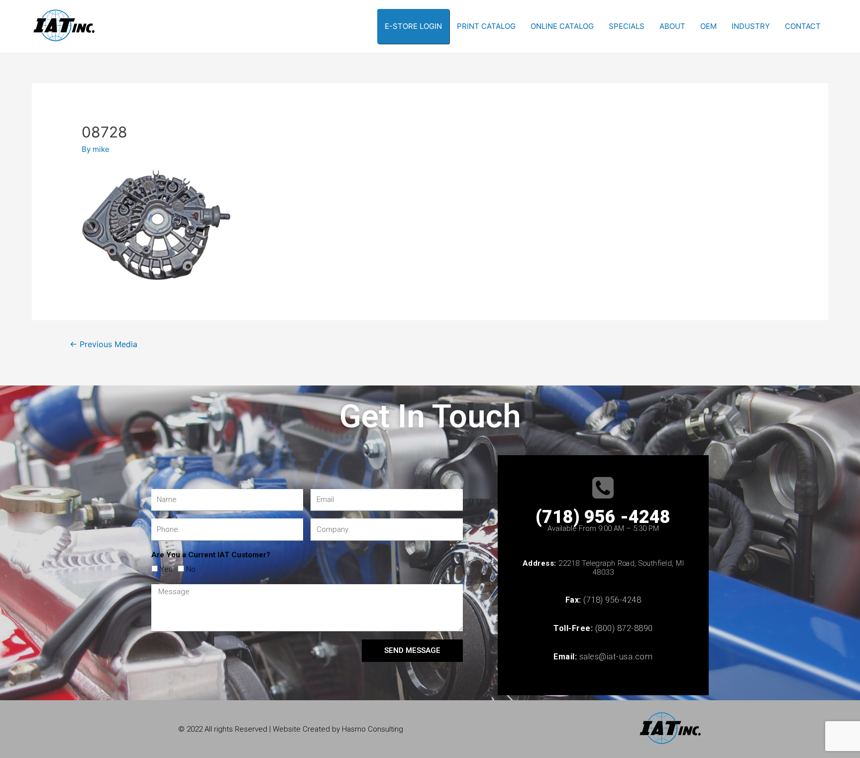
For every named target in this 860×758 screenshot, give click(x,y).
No (191, 569)
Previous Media (103, 344)
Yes (166, 569)
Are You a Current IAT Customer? (210, 554)
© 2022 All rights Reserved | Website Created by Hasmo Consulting (290, 729)
